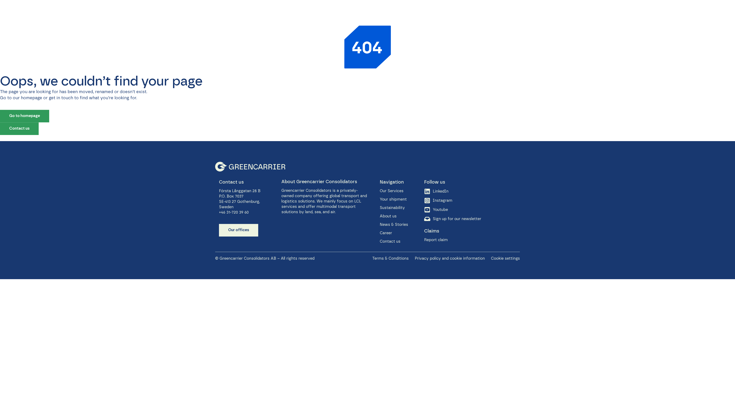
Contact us (710, 9)
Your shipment (575, 9)
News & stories (661, 9)
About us (633, 9)
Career (688, 9)
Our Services (544, 9)
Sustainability (606, 9)
